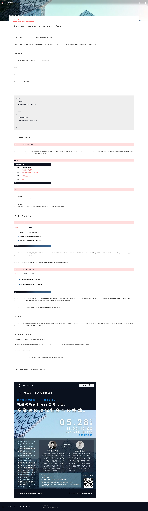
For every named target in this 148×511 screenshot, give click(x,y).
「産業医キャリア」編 (23, 117)
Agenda (20, 107)
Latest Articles (12, 15)
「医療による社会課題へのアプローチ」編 (27, 120)
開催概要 (18, 98)
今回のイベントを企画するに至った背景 (27, 104)
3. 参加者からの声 (20, 127)
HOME (110, 2)
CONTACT (142, 2)
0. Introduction (20, 101)
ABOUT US (134, 2)
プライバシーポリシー (46, 505)
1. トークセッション (21, 114)
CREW (121, 2)
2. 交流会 (18, 124)
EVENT (116, 2)
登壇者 (19, 111)
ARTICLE (127, 2)
